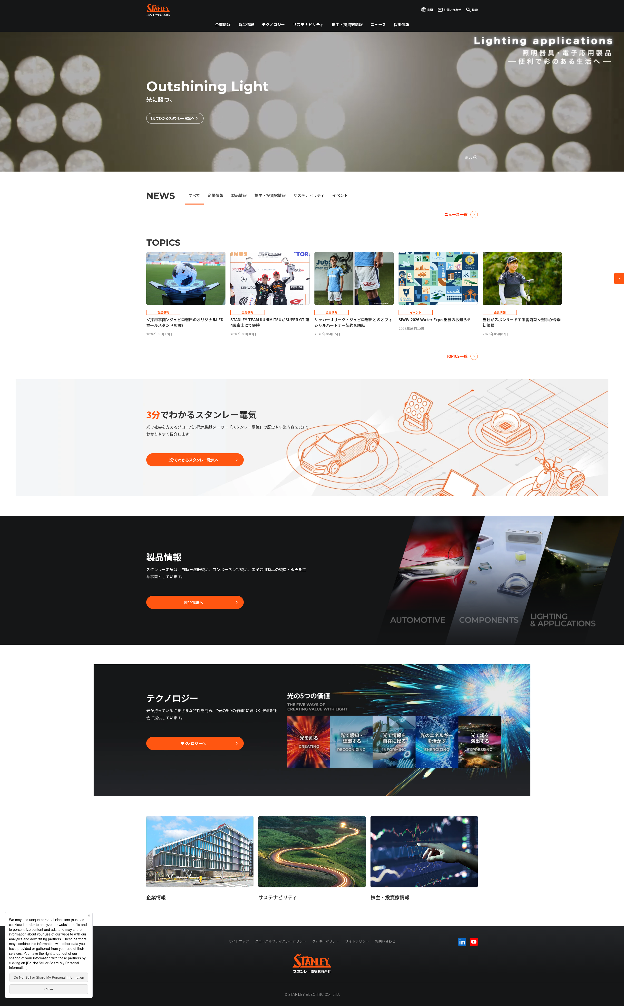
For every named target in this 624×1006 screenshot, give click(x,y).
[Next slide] (619, 278)
